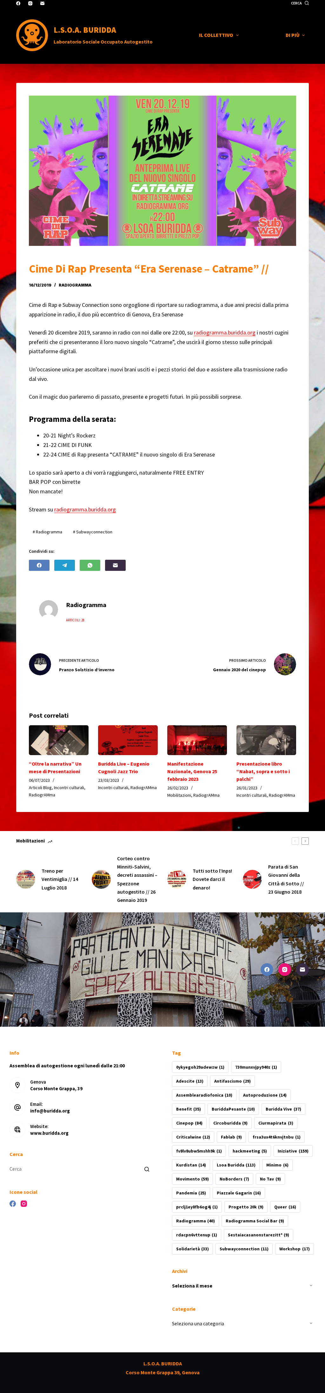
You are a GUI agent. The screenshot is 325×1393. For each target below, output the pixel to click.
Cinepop (189, 1123)
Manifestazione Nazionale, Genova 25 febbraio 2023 (192, 771)
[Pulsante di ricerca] (146, 1169)
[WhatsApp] (90, 565)
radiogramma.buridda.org (224, 332)
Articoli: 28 (75, 620)
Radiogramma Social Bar (255, 1221)
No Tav (270, 1179)
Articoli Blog (40, 787)
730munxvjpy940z (256, 1067)
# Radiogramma (47, 532)
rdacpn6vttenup (196, 1235)
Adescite (189, 1081)
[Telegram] (64, 565)
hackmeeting (250, 1151)
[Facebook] (18, 3)
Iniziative (293, 1151)
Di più (293, 35)
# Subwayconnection (92, 532)
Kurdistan (191, 1165)
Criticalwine (193, 1137)
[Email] (42, 3)
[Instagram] (30, 3)
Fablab (231, 1137)
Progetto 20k (246, 1207)
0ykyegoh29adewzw (200, 1067)
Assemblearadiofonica (204, 1095)
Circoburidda (230, 1123)
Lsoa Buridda (236, 1165)
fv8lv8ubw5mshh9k (199, 1151)
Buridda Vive (283, 1109)
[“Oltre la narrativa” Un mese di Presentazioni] (59, 740)
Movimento (192, 1179)
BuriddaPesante (233, 1109)
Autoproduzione (265, 1095)
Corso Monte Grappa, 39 (56, 1088)
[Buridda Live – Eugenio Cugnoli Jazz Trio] (128, 740)
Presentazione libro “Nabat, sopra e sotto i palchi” (263, 771)
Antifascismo (232, 1081)
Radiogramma (195, 1221)
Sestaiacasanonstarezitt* (258, 1235)
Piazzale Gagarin (239, 1193)
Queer (285, 1207)
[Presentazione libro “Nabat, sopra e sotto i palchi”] (266, 740)
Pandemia (191, 1193)
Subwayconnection (244, 1249)
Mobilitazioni (179, 795)
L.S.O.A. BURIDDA (85, 30)
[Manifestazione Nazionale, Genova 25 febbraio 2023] (197, 740)
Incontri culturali (69, 787)
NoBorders (234, 1179)
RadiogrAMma (75, 285)
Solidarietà (192, 1249)
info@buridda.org (50, 1111)
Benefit (188, 1109)
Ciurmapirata (275, 1123)
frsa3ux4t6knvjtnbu (276, 1137)
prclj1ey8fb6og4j (197, 1207)
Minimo (277, 1165)
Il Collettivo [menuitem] (216, 35)
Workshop (294, 1249)
